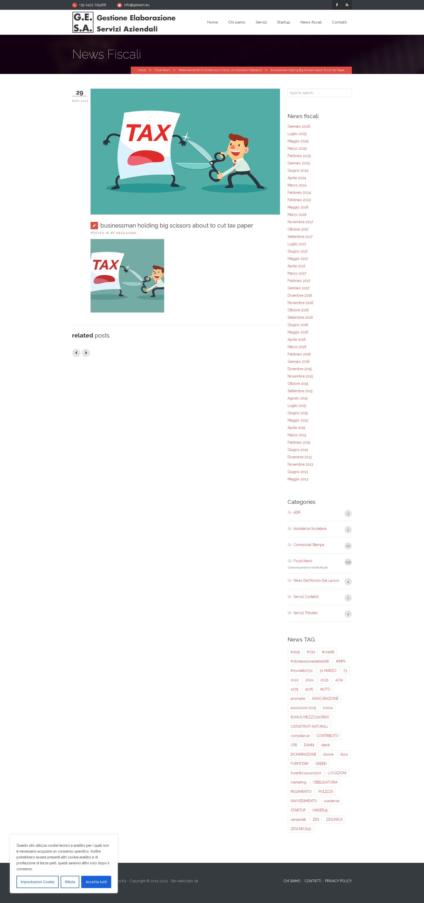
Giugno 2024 (298, 170)
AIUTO (325, 689)
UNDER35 (320, 810)
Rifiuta (70, 882)
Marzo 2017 (297, 273)
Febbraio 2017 (299, 281)
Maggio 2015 (298, 420)
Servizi (261, 22)
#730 (311, 652)
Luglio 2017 (297, 244)
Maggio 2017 (298, 259)
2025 (324, 680)
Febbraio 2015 (299, 442)
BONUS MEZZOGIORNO (310, 717)
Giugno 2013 (298, 472)
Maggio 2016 (298, 332)
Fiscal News (162, 70)
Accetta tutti (96, 882)
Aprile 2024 (297, 178)
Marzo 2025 (297, 148)
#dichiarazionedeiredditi (310, 661)
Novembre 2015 (300, 376)
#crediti (328, 652)
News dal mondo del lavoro (316, 580)
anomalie (298, 698)
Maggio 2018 (298, 207)
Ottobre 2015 (298, 383)
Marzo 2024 (297, 185)
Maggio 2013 (298, 479)
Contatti (339, 22)
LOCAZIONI (337, 773)
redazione (126, 233)
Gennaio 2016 (299, 361)
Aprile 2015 (296, 428)
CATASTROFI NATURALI (309, 726)
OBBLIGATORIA (325, 782)
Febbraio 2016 (299, 354)
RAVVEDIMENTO (304, 801)
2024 (309, 680)
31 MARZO (327, 671)
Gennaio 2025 (299, 163)
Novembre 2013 (300, 464)
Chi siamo (236, 22)
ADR (296, 512)
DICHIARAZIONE (303, 754)
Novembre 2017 (300, 222)
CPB (294, 745)
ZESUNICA (334, 819)
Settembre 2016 (300, 317)
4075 (294, 689)
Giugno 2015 (298, 413)
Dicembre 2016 (300, 295)
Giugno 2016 (298, 325)
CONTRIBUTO (327, 736)
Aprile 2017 (296, 266)
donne (328, 754)
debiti (325, 745)
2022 (295, 680)
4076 (309, 689)
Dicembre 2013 (300, 457)
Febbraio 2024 (299, 192)
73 (345, 671)
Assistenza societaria (309, 528)
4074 (339, 680)
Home (212, 22)
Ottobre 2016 (298, 310)
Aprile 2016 (297, 339)
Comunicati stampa (308, 545)
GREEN (321, 764)
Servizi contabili (306, 597)
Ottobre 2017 (298, 229)
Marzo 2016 (297, 347)
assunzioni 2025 (303, 708)
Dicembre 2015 (300, 369)
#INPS (340, 661)
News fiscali (311, 22)
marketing (298, 782)
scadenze (331, 801)
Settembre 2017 (300, 237)
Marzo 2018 (297, 215)
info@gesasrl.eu (136, 5)
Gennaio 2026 (299, 126)
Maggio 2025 (298, 141)
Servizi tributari (305, 613)
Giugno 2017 (298, 251)
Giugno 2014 (298, 450)
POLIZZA (325, 792)
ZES (316, 819)
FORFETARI (299, 764)
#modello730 (302, 671)
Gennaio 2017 (298, 288)
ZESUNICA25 (301, 829)
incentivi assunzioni (306, 773)
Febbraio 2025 (299, 156)
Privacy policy (338, 881)
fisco (344, 754)
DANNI (309, 745)
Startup (283, 22)
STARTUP (298, 810)
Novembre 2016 (300, 303)
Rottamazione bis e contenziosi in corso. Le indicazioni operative (220, 70)
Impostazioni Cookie (37, 882)
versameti (298, 819)
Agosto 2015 (297, 398)
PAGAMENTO (301, 792)
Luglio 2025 (297, 134)
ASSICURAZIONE (325, 698)
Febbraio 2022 (299, 200)
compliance (300, 736)
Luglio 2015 (297, 406)
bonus (328, 708)
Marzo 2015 (297, 435)
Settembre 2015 (300, 391)
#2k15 (295, 652)
